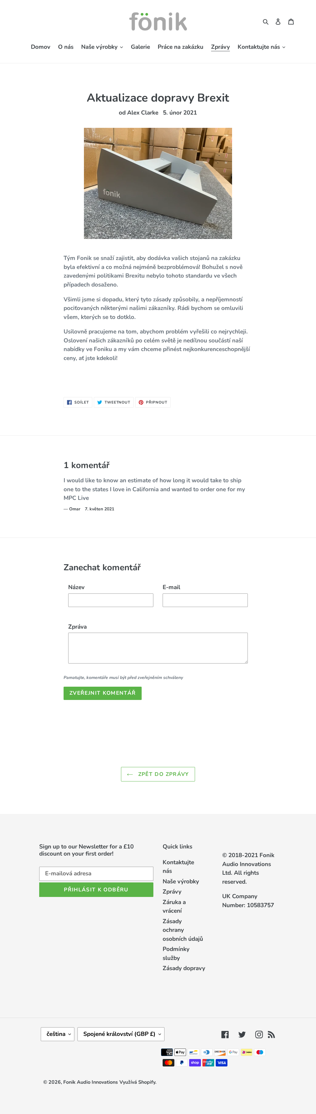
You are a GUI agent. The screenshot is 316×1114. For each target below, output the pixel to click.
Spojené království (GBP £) (119, 1034)
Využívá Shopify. (137, 1082)
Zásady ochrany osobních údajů (183, 930)
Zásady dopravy (184, 968)
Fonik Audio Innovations (90, 1082)
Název (76, 587)
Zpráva (77, 627)
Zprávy (172, 892)
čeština (56, 1034)
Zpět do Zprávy (162, 774)
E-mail (171, 587)
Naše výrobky (181, 881)
